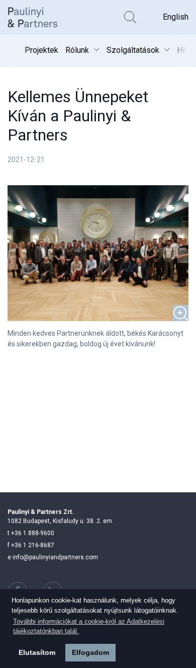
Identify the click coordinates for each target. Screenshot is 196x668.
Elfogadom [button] (90, 652)
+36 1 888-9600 (31, 533)
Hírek (186, 50)
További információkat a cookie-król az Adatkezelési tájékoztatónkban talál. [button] (88, 626)
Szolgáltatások (133, 50)
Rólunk (77, 50)
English (175, 17)
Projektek (41, 50)
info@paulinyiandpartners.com (53, 557)
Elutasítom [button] (37, 652)
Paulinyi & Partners (40, 17)
